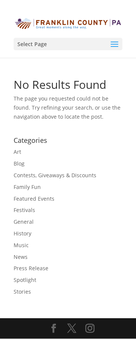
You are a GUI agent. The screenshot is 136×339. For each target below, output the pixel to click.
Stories (22, 291)
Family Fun (27, 186)
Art (17, 151)
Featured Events (34, 198)
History (22, 233)
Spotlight (25, 279)
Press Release (31, 268)
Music (21, 245)
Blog (19, 163)
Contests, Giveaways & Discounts (55, 175)
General (24, 221)
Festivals (24, 210)
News (21, 256)
